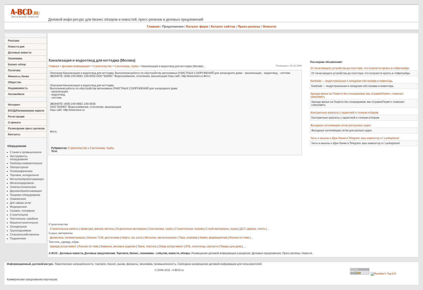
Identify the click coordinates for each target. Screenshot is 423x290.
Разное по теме (239, 237)
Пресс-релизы (249, 26)
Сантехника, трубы (127, 66)
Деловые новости (19, 52)
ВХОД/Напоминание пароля (26, 110)
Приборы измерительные (26, 163)
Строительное (19, 214)
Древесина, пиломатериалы (67, 237)
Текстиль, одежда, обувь (64, 242)
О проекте (14, 122)
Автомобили (16, 94)
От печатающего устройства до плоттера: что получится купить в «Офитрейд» (359, 68)
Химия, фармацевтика (213, 237)
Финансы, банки (18, 76)
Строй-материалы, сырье (222, 228)
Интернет (14, 104)
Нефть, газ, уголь (132, 237)
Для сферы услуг (20, 202)
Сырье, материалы (61, 233)
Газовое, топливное (22, 210)
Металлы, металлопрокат (161, 237)
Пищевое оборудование (25, 194)
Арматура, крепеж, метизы (97, 228)
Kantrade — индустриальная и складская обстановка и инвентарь (351, 81)
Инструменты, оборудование (19, 158)
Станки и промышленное (26, 152)
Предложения (173, 26)
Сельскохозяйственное (24, 234)
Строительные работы (64, 228)
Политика (14, 70)
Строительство (102, 66)
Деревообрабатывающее (26, 191)
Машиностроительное (24, 222)
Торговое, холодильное (24, 175)
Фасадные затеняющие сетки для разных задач (340, 125)
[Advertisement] (128, 46)
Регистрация (16, 116)
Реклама (13, 40)
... (268, 228)
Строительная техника (189, 228)
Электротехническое (23, 187)
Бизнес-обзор (17, 64)
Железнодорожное (22, 183)
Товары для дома (231, 246)
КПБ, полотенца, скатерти (201, 246)
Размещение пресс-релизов (26, 128)
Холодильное (18, 226)
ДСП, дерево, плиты (252, 228)
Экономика (15, 58)
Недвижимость (18, 88)
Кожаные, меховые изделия (117, 246)
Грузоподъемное (20, 230)
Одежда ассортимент (63, 246)
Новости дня (16, 46)
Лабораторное (19, 167)
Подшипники (18, 238)
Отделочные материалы (131, 228)
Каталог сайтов (223, 26)
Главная (153, 26)
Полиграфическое (21, 171)
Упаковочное (18, 198)
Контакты (14, 134)
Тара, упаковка (188, 237)
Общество (14, 82)
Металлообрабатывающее (27, 179)
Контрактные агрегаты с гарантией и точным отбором (344, 112)
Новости (269, 26)
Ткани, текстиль (147, 246)
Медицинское (18, 206)
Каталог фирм (197, 26)
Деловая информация (76, 66)
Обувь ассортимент (171, 246)
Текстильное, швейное (24, 218)
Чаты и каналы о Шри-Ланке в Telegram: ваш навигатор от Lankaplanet (354, 138)
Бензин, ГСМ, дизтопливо (103, 237)
